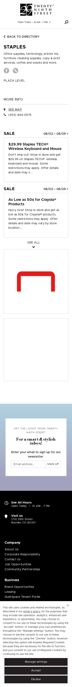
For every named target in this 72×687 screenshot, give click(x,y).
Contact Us (12, 559)
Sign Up (53, 464)
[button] (66, 22)
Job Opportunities (18, 564)
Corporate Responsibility (22, 554)
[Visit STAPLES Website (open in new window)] (15, 70)
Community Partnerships (22, 569)
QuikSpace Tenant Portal (22, 596)
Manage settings (36, 661)
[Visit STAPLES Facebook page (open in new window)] (6, 70)
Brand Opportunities (19, 586)
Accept (36, 670)
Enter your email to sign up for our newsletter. (36, 454)
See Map (15, 109)
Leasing (10, 591)
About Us (11, 549)
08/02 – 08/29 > (56, 133)
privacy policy (31, 611)
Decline (36, 679)
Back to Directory (23, 36)
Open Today (24, 22)
